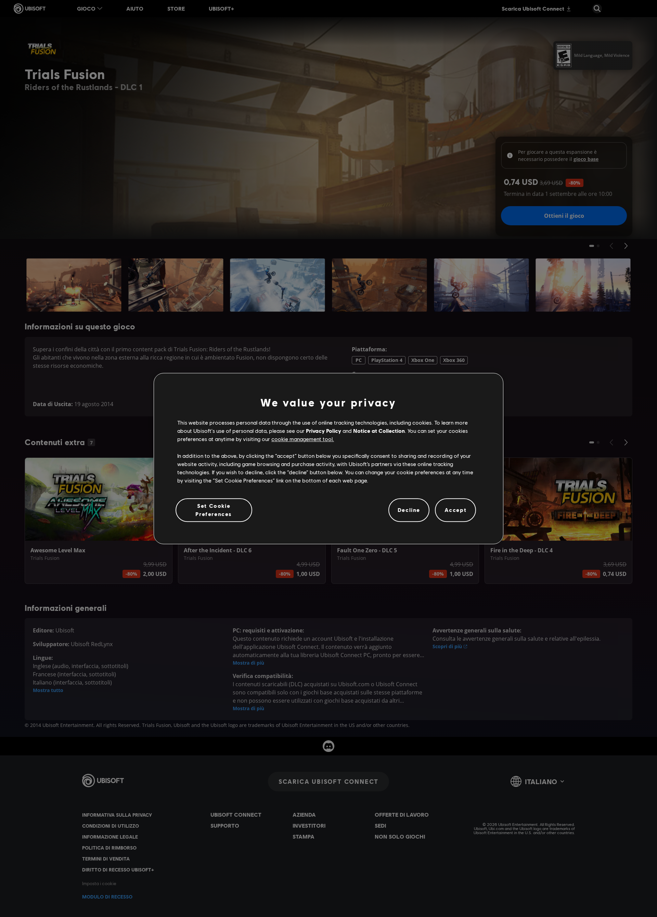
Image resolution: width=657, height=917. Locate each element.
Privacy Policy (323, 430)
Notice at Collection (379, 430)
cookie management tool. (302, 439)
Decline (409, 510)
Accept (456, 510)
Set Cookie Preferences (213, 509)
